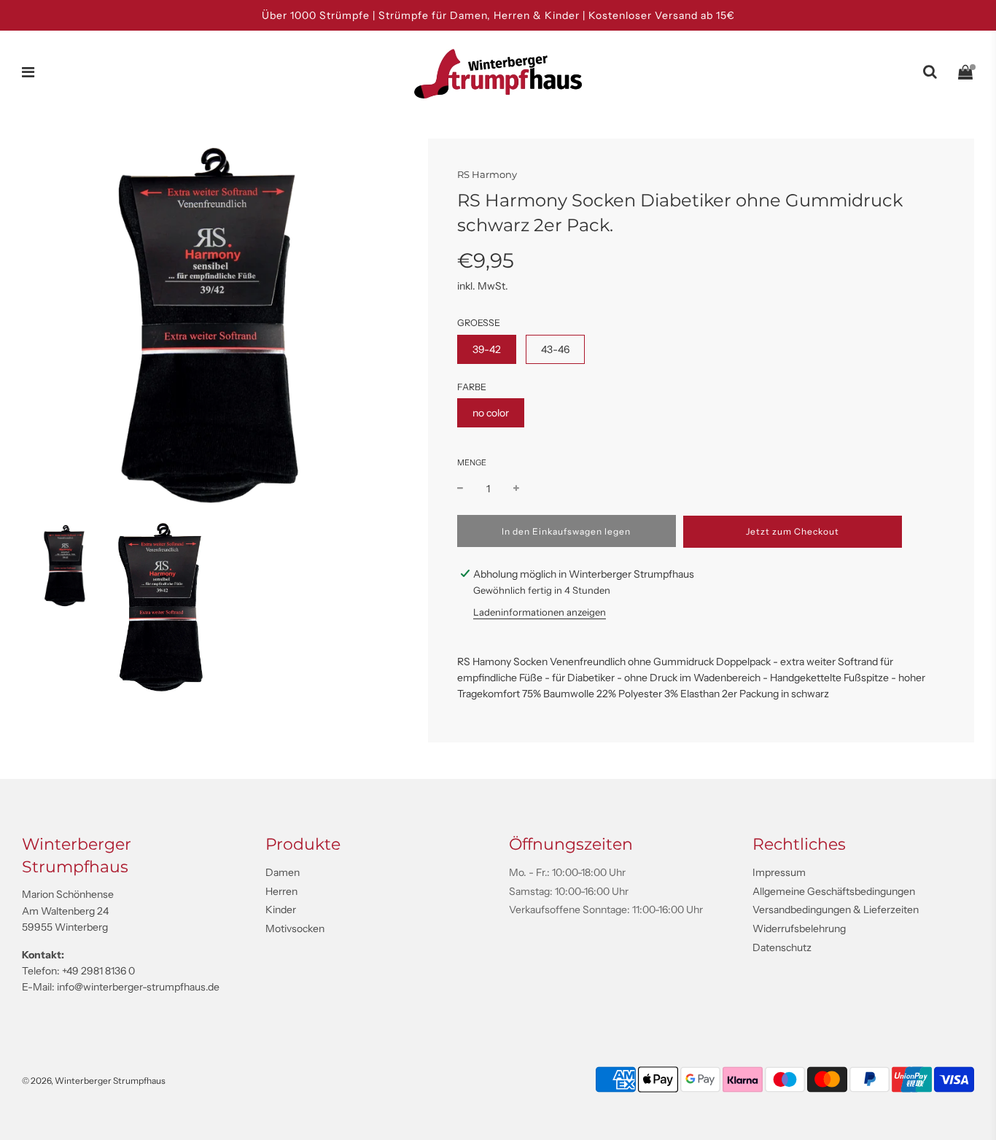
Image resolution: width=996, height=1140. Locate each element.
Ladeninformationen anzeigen (539, 612)
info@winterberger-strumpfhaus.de (138, 986)
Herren (281, 891)
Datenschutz (782, 947)
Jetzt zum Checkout (792, 531)
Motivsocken (294, 928)
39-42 (486, 349)
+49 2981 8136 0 (98, 970)
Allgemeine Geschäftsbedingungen (833, 891)
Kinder (280, 909)
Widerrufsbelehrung (799, 928)
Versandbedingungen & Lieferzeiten (835, 909)
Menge (471, 463)
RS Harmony (487, 174)
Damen (282, 872)
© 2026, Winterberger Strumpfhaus (94, 1080)
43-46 (555, 349)
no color (490, 412)
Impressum (779, 872)
